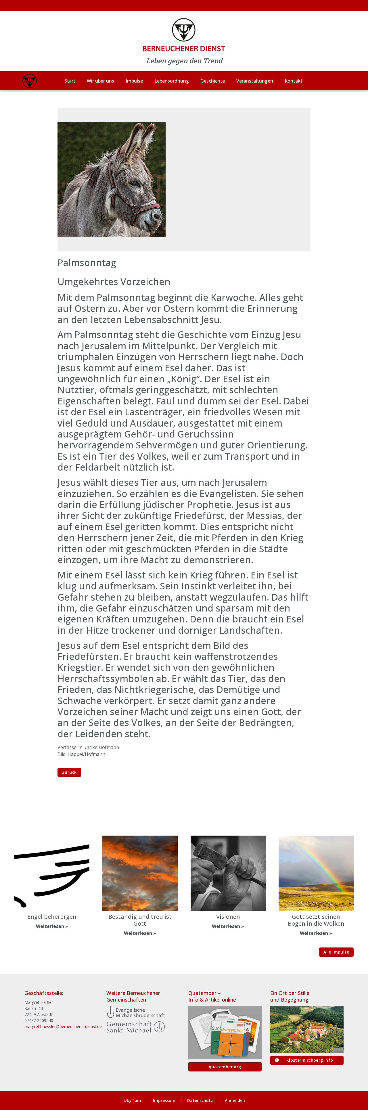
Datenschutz (200, 1100)
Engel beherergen (51, 916)
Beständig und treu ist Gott (140, 920)
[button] (336, 952)
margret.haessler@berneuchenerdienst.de (63, 1026)
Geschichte (212, 81)
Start (69, 81)
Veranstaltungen (254, 81)
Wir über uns (100, 81)
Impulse (134, 81)
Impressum (164, 1100)
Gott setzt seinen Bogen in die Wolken (316, 920)
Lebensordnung (171, 81)
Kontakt (293, 81)
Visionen (228, 916)
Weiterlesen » (52, 926)
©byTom (132, 1100)
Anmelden (235, 1100)
